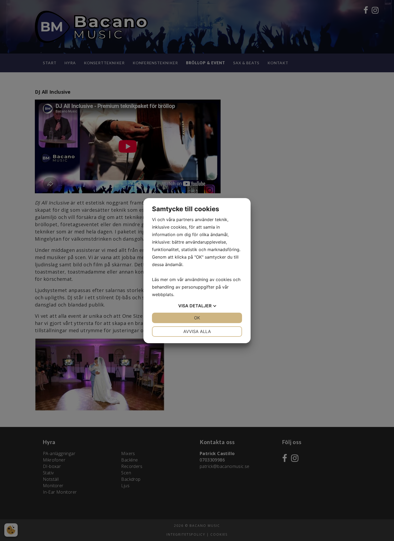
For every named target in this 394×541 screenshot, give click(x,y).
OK (197, 317)
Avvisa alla (197, 331)
